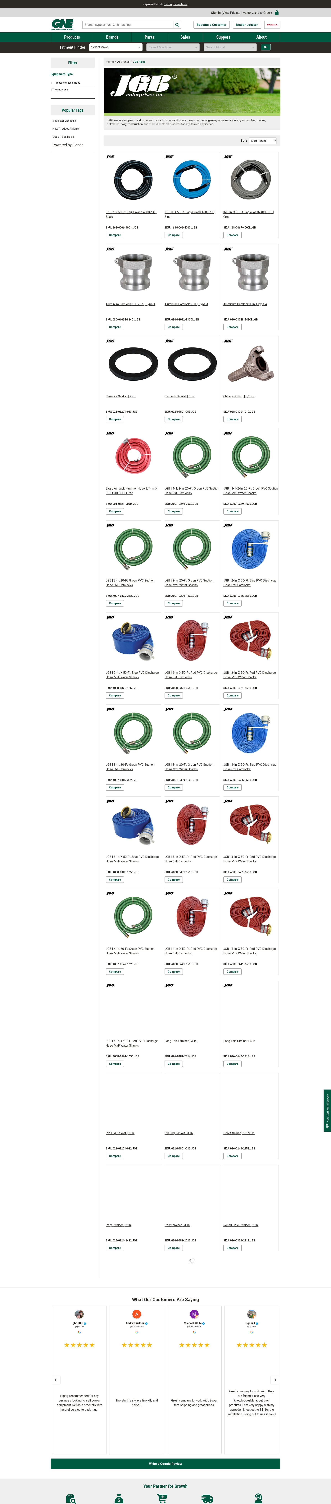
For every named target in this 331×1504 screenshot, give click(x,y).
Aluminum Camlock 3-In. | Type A (245, 304)
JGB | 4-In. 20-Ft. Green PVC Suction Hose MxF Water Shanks (130, 951)
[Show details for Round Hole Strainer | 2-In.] (251, 1192)
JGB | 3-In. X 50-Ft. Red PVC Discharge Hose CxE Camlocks (191, 859)
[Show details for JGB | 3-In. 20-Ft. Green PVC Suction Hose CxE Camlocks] (133, 732)
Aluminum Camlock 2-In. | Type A (186, 304)
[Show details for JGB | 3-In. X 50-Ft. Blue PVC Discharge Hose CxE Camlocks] (251, 732)
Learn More (181, 4)
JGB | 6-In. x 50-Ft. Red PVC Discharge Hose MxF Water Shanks (132, 1043)
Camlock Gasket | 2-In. (121, 396)
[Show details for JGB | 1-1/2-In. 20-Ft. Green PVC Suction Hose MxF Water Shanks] (251, 455)
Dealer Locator (247, 25)
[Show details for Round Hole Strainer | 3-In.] (133, 1284)
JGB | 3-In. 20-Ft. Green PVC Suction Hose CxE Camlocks (130, 767)
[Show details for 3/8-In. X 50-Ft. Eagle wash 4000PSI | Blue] (192, 179)
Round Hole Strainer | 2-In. (240, 1225)
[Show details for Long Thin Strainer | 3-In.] (192, 1008)
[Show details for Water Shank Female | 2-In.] (133, 1468)
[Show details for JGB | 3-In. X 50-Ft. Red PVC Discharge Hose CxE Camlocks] (192, 824)
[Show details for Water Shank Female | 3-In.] (192, 1468)
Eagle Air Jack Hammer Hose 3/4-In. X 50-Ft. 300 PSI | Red (131, 491)
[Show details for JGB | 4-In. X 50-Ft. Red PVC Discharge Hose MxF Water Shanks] (251, 916)
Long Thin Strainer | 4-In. (239, 1041)
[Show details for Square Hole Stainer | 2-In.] (251, 1284)
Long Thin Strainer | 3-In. (181, 1041)
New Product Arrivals (65, 128)
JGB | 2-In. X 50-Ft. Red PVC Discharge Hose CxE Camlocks (191, 675)
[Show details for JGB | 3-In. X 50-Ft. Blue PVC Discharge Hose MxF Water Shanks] (133, 824)
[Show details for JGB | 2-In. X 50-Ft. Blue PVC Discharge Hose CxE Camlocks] (251, 548)
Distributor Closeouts (64, 120)
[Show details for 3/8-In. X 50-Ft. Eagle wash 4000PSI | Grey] (251, 179)
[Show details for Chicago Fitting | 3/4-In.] (251, 363)
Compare (115, 235)
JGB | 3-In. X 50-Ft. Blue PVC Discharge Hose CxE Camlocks (249, 767)
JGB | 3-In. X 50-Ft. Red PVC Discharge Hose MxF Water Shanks (249, 859)
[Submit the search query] (177, 24)
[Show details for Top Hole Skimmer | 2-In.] (192, 1376)
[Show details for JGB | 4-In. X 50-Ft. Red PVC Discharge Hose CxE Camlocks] (192, 916)
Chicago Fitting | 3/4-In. (239, 396)
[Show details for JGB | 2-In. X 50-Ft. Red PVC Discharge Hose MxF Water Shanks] (251, 640)
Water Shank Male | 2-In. (239, 1501)
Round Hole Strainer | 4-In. (182, 1317)
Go (266, 47)
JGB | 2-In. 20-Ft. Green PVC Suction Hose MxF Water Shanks (189, 583)
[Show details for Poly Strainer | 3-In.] (192, 1192)
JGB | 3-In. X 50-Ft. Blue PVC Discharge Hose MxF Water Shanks (132, 859)
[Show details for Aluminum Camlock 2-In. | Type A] (192, 271)
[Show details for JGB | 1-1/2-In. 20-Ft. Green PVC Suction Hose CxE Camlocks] (192, 455)
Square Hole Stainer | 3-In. (123, 1409)
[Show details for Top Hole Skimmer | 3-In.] (251, 1376)
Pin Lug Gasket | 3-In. (179, 1133)
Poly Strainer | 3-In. (177, 1225)
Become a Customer (212, 25)
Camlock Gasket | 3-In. (180, 396)
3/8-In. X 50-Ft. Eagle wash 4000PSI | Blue (190, 214)
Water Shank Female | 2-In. (124, 1501)
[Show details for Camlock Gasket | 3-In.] (192, 363)
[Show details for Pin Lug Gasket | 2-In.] (133, 1100)
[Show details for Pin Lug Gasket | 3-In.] (192, 1100)
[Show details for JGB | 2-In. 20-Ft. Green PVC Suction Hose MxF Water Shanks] (192, 548)
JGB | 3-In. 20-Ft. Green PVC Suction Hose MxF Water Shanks (189, 767)
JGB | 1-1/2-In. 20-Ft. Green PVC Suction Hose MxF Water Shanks (250, 491)
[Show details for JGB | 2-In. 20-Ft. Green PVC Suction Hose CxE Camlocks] (133, 548)
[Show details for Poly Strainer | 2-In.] (133, 1192)
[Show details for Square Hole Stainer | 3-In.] (133, 1376)
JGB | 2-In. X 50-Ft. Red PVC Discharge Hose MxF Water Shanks (249, 675)
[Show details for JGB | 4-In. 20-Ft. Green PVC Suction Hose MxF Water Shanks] (133, 916)
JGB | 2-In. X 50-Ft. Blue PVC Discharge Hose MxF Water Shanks (132, 675)
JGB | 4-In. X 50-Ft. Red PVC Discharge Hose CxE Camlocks (191, 951)
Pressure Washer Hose (67, 82)
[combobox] (116, 47)
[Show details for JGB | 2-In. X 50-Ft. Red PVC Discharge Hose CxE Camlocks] (192, 640)
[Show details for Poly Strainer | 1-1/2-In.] (251, 1100)
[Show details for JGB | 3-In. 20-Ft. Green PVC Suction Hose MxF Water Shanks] (192, 732)
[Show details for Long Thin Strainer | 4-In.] (251, 1008)
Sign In (168, 4)
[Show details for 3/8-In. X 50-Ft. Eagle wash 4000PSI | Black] (133, 179)
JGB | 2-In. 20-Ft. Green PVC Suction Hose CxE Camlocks (130, 583)
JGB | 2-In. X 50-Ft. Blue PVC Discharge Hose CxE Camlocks (249, 583)
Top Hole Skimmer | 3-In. (239, 1409)
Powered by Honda (67, 145)
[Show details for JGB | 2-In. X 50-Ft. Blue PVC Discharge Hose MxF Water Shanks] (133, 640)
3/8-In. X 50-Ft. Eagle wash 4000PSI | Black (131, 214)
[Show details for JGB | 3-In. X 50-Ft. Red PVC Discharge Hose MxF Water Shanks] (251, 824)
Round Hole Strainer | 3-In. (123, 1317)
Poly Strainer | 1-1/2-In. (239, 1133)
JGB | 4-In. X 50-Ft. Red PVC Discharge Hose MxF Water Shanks (249, 951)
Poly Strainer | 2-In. (118, 1225)
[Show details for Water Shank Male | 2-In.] (251, 1468)
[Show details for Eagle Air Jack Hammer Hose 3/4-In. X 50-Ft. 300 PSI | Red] (133, 455)
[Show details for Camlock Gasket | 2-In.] (133, 363)
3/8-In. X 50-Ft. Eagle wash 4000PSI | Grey (248, 214)
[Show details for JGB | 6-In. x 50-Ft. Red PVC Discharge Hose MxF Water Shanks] (133, 1008)
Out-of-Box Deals (63, 136)
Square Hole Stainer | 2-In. (240, 1317)
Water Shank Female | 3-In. (182, 1501)
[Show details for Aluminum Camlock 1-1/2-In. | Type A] (133, 271)
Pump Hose (61, 89)
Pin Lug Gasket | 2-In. (120, 1133)
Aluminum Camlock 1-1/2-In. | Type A (130, 304)
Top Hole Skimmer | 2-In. (181, 1409)
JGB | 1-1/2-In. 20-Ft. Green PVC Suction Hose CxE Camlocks (192, 491)
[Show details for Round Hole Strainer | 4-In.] (192, 1284)
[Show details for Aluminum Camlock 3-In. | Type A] (251, 271)
